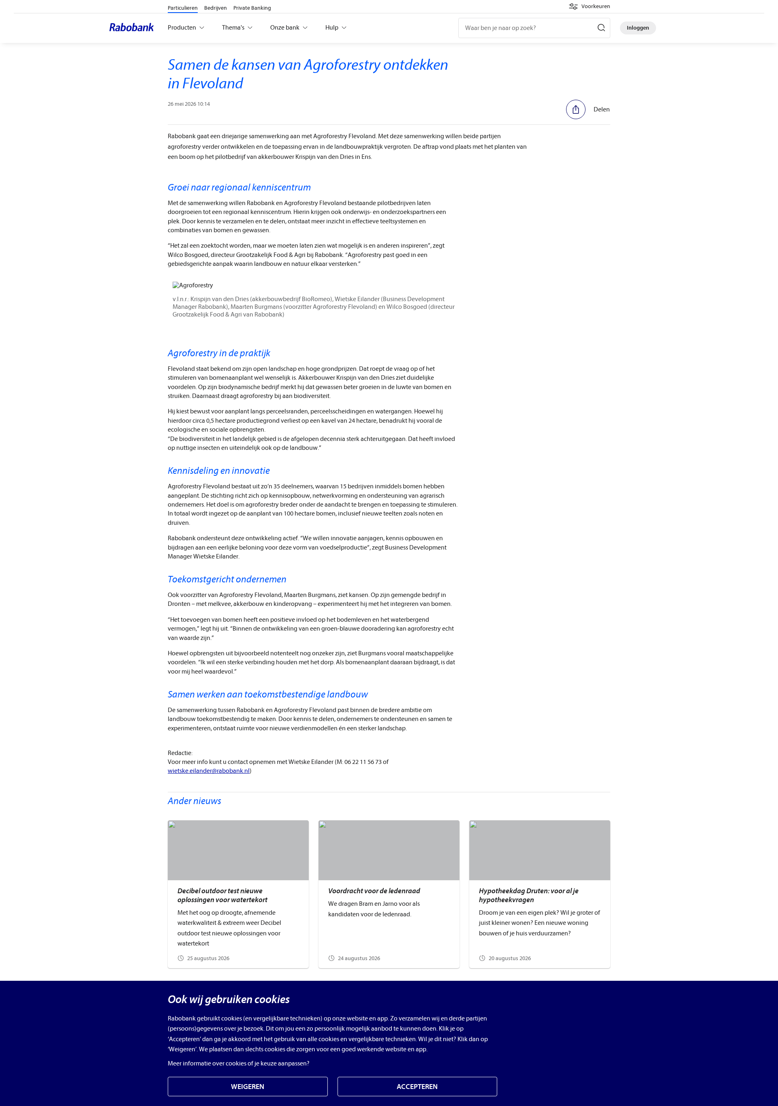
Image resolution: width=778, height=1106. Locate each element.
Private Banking (252, 7)
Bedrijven (215, 7)
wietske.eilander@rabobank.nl (209, 770)
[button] (589, 6)
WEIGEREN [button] (247, 1086)
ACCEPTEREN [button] (417, 1086)
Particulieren (183, 7)
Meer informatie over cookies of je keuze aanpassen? (239, 1063)
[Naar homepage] (133, 28)
